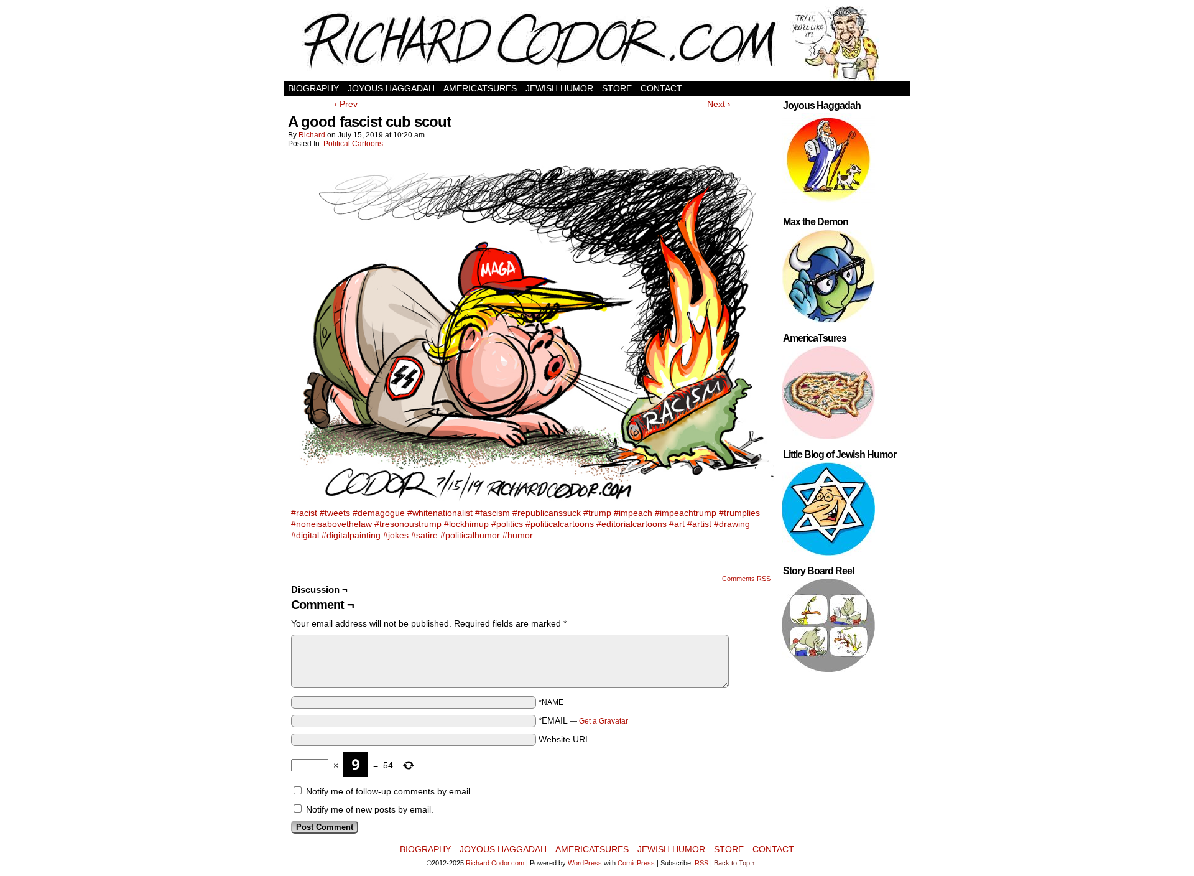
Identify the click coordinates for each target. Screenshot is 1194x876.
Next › (719, 104)
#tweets (335, 513)
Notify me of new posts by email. (369, 809)
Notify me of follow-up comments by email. (389, 791)
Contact (661, 88)
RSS (701, 863)
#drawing (732, 524)
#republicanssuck (546, 513)
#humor (517, 535)
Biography (313, 88)
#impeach (633, 513)
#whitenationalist (440, 513)
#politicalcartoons (559, 524)
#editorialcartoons (631, 524)
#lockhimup (466, 524)
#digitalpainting (351, 535)
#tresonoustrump (408, 524)
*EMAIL (583, 720)
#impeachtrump (685, 513)
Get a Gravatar (603, 721)
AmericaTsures (480, 88)
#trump (597, 513)
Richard (311, 135)
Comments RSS (746, 578)
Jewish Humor (559, 88)
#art (677, 524)
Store (617, 88)
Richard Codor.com (495, 863)
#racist (304, 513)
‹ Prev (346, 104)
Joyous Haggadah (391, 88)
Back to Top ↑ (735, 863)
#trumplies (739, 513)
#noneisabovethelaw (331, 524)
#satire (424, 535)
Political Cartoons (353, 143)
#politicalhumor (470, 535)
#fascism (492, 513)
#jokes (396, 535)
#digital (305, 535)
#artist (699, 524)
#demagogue (379, 513)
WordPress (585, 863)
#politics (507, 524)
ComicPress (636, 863)
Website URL (564, 739)
